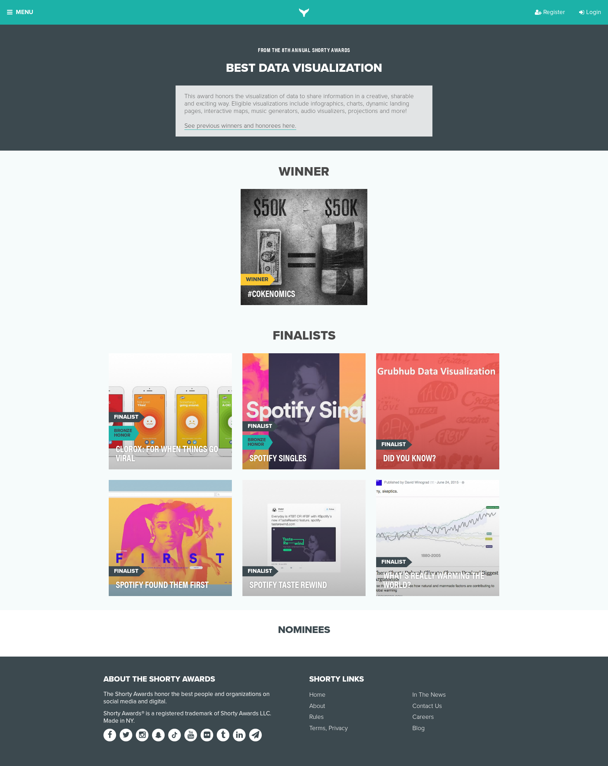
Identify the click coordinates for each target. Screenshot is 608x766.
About (317, 706)
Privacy (338, 728)
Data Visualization (273, 198)
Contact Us (427, 706)
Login (593, 12)
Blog (418, 728)
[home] (304, 12)
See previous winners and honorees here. (240, 125)
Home (317, 694)
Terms (317, 728)
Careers (423, 717)
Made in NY (118, 720)
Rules (316, 717)
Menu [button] (24, 12)
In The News (429, 694)
